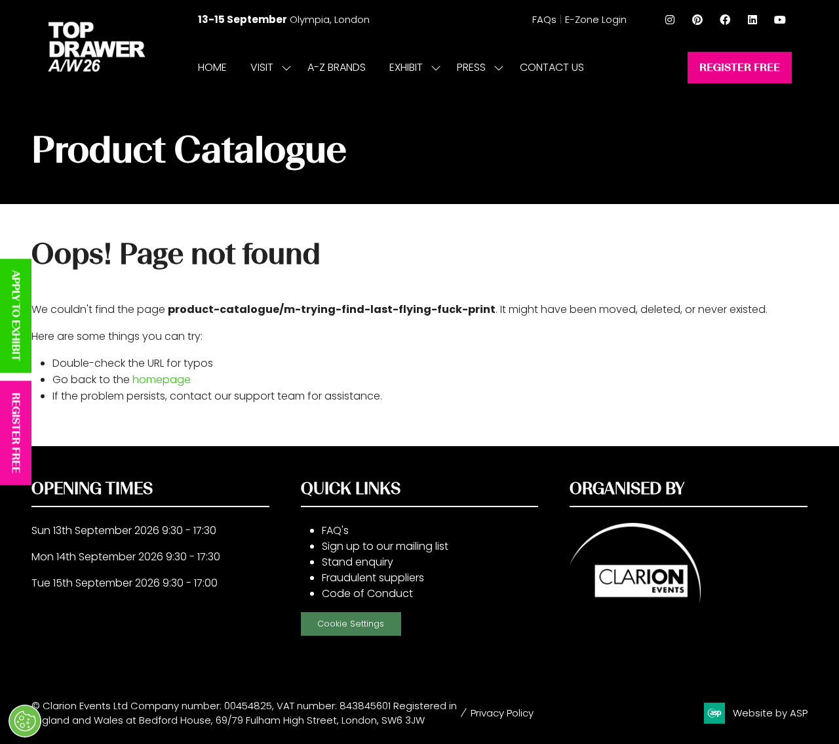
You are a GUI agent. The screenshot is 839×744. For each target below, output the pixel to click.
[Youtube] (780, 19)
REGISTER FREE (16, 433)
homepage (161, 379)
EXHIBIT (406, 67)
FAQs (544, 19)
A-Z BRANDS (336, 67)
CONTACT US (552, 67)
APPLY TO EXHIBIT (16, 316)
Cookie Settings (350, 623)
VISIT (261, 67)
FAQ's (335, 530)
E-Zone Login (596, 19)
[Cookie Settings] (25, 721)
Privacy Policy (502, 713)
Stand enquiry (357, 561)
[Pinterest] (697, 19)
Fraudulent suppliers (373, 577)
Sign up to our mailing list (385, 546)
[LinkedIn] (752, 19)
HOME (212, 67)
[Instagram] (670, 19)
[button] (740, 67)
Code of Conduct (367, 593)
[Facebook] (725, 19)
